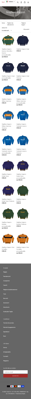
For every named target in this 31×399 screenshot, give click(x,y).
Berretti (5, 298)
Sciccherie (6, 307)
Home (3, 23)
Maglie (5, 272)
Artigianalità (6, 352)
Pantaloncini (6, 276)
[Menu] (28, 2)
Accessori (6, 302)
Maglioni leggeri (23, 23)
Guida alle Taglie (8, 311)
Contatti (5, 356)
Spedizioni (6, 331)
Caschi (5, 285)
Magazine (6, 360)
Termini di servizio (8, 323)
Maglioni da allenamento (10, 23)
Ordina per (4, 27)
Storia (5, 347)
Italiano (11, 1)
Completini (6, 280)
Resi (4, 336)
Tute (4, 294)
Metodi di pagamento (9, 327)
